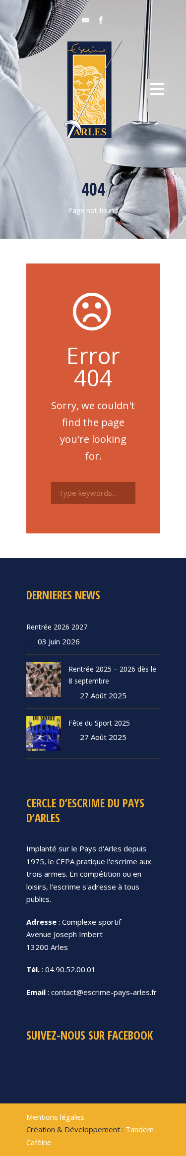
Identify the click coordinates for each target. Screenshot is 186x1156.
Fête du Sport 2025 (99, 723)
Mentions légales (55, 1117)
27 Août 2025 (103, 695)
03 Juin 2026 (59, 641)
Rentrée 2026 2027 (56, 626)
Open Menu (157, 89)
